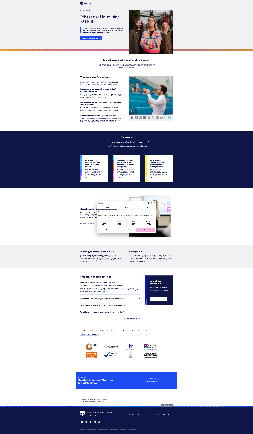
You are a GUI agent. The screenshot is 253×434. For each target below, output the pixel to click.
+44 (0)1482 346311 (92, 415)
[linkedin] (94, 422)
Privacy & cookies (123, 429)
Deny (107, 229)
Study (115, 3)
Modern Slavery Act (114, 429)
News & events (149, 3)
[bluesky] (98, 422)
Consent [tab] (107, 207)
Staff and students (167, 415)
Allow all (145, 229)
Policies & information (144, 415)
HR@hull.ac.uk (105, 291)
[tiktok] (90, 422)
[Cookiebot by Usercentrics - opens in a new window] (149, 203)
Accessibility (82, 429)
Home (81, 10)
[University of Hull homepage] (85, 3)
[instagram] (86, 422)
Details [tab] (126, 207)
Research (131, 3)
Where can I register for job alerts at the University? (102, 299)
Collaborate (139, 3)
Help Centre (132, 415)
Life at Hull (123, 3)
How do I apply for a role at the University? (98, 282)
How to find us (156, 415)
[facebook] (82, 422)
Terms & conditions (132, 429)
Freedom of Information (91, 429)
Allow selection (126, 229)
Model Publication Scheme (103, 429)
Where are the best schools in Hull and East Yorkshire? (103, 305)
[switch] (119, 224)
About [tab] (146, 207)
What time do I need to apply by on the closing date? (102, 312)
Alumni (155, 3)
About (162, 3)
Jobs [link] (89, 10)
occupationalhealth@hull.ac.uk (119, 290)
